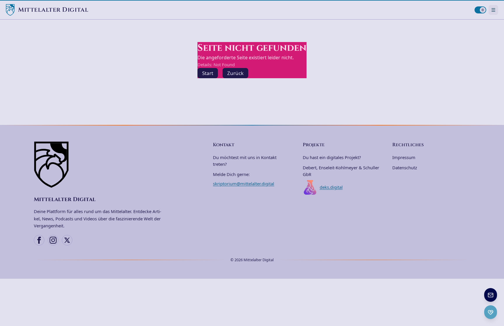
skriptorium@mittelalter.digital (243, 183)
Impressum (403, 157)
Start (207, 73)
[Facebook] (39, 240)
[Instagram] (53, 240)
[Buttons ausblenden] (496, 289)
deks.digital (331, 187)
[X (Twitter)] (67, 240)
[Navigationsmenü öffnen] (493, 10)
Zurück (235, 73)
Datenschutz (404, 167)
